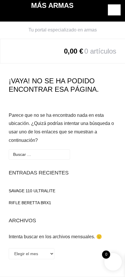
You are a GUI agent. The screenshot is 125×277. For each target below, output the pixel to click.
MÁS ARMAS (52, 5)
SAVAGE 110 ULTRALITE (32, 190)
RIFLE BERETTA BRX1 (30, 202)
